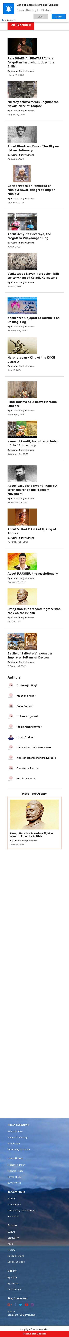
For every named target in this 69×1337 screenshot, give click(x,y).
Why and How (15, 1131)
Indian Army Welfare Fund (21, 1210)
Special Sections (16, 1261)
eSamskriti (13, 1216)
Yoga (10, 1243)
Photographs (14, 1204)
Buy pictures (14, 1182)
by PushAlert (10, 20)
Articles (11, 1198)
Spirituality (13, 1237)
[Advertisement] (34, 984)
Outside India (14, 1289)
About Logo (14, 1143)
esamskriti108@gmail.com (21, 1314)
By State (12, 1277)
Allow (59, 16)
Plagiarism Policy (17, 1164)
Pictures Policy (15, 1170)
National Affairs (16, 1255)
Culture (11, 1231)
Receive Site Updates (34, 1333)
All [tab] (21, 24)
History (11, 1249)
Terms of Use (15, 1176)
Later (40, 16)
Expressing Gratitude (19, 1149)
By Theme (13, 1283)
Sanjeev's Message (18, 1137)
